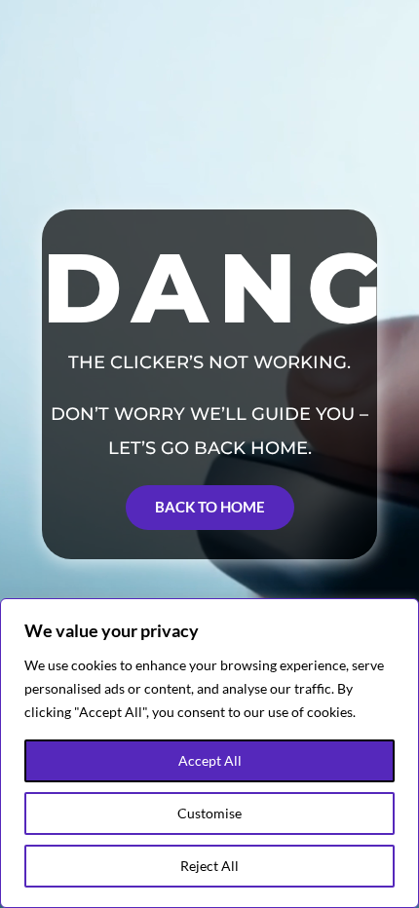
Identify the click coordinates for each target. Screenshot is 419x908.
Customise (209, 813)
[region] (209, 753)
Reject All (209, 865)
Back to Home (210, 506)
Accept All (210, 760)
